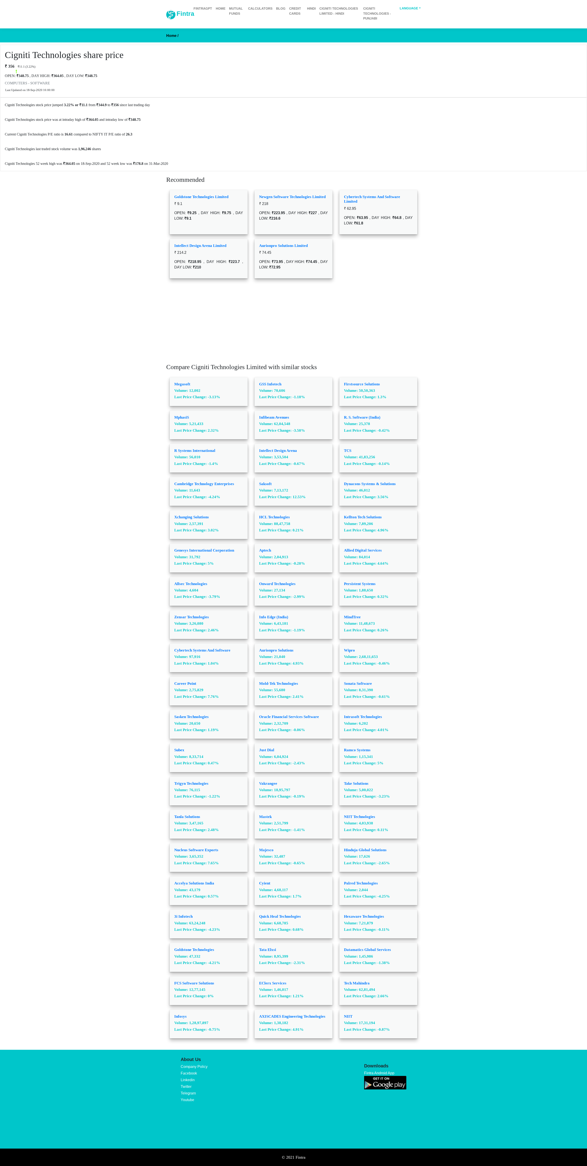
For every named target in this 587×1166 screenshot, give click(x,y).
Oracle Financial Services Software (289, 717)
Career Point (185, 683)
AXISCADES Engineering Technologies (292, 1016)
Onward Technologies (277, 584)
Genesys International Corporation (204, 550)
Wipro (349, 650)
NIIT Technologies (359, 817)
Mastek (265, 817)
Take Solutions (356, 783)
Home (220, 8)
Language (409, 8)
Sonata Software (358, 683)
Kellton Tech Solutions (363, 517)
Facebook (189, 1073)
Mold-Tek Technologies (278, 683)
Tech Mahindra (357, 983)
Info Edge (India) (273, 617)
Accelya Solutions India (194, 883)
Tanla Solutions (187, 817)
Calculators (260, 8)
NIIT (348, 1016)
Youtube (187, 1100)
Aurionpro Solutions (276, 650)
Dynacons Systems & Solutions (370, 484)
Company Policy (194, 1067)
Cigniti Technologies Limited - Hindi (338, 11)
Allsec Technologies (190, 584)
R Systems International (194, 450)
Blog (280, 8)
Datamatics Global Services (367, 950)
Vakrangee (268, 783)
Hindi (311, 8)
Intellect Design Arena (278, 450)
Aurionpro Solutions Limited (283, 245)
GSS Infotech (270, 384)
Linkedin (188, 1080)
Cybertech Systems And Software (202, 650)
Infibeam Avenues (274, 417)
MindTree (352, 617)
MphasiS (181, 417)
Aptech (265, 550)
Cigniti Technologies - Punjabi (377, 13)
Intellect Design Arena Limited (200, 245)
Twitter (186, 1087)
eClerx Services (272, 983)
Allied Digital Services (363, 550)
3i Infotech (183, 916)
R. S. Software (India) (362, 417)
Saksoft (265, 484)
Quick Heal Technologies (280, 916)
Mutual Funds (236, 11)
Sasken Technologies (191, 717)
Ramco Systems (357, 750)
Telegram (188, 1093)
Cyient (264, 883)
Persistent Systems (360, 584)
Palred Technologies (361, 883)
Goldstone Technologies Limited (201, 197)
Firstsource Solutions (362, 384)
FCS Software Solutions (194, 983)
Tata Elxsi (267, 950)
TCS (347, 450)
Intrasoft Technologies (363, 717)
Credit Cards (295, 11)
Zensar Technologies (191, 617)
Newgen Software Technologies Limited (292, 197)
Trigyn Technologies (191, 783)
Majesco (266, 850)
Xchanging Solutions (191, 517)
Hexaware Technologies (364, 916)
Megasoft (182, 384)
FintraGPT (203, 8)
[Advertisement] (293, 324)
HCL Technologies (274, 517)
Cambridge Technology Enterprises (204, 484)
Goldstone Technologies (194, 950)
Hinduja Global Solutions (365, 850)
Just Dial (266, 750)
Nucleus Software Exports (196, 850)
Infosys (180, 1016)
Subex (179, 750)
